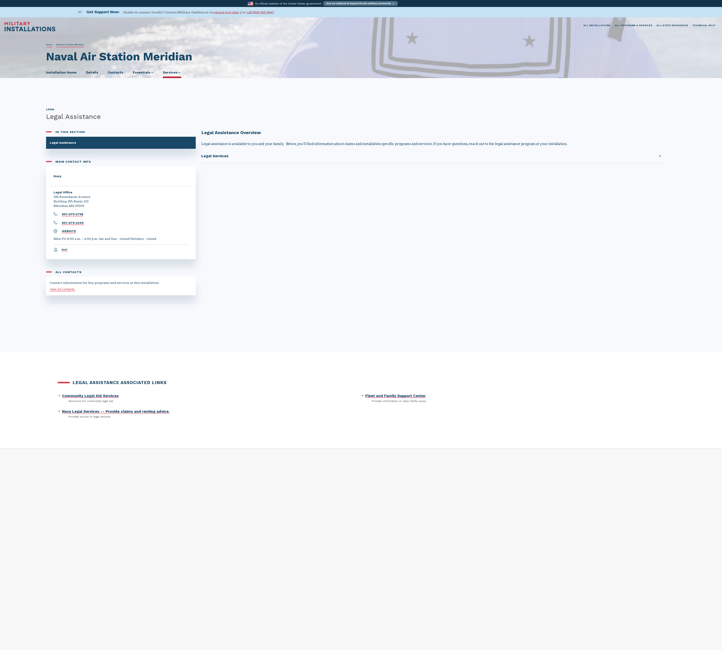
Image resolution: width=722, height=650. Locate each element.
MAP (65, 249)
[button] (360, 3)
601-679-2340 (73, 223)
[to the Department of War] (250, 3)
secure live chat (226, 12)
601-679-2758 (72, 214)
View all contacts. (62, 289)
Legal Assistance (63, 142)
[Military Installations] (30, 30)
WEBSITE (69, 231)
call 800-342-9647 (260, 12)
